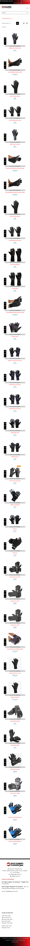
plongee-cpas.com (16, 876)
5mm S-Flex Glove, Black (15, 216)
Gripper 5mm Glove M (15, 697)
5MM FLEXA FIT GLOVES (15, 144)
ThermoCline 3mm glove (15, 769)
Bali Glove (15, 528)
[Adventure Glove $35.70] (15, 331)
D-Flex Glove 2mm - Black (15, 577)
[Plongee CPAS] (6, 7)
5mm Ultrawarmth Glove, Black (15, 240)
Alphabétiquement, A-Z (7, 18)
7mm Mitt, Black (15, 288)
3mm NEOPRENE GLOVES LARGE (15, 72)
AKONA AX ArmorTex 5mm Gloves (15, 360)
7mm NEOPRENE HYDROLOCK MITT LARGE (15, 312)
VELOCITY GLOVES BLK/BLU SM (15, 817)
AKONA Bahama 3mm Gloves (15, 384)
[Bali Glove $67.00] (15, 523)
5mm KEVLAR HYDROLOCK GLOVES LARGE (15, 168)
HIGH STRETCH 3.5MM (15, 721)
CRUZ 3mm (15, 552)
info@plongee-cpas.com (7, 1)
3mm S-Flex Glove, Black (15, 96)
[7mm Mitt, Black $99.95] (15, 283)
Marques (4, 27)
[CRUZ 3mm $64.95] (15, 547)
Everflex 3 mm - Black (15, 601)
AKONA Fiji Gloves (15, 456)
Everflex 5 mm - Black (15, 625)
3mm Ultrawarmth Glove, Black (15, 120)
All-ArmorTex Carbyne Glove (15, 480)
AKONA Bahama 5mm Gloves (15, 408)
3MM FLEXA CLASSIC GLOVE (15, 48)
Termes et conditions (12, 940)
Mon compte (16, 3)
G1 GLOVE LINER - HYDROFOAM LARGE (15, 649)
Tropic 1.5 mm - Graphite (15, 793)
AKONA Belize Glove (15, 432)
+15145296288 (26, 1)
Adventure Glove (15, 336)
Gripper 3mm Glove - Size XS (15, 673)
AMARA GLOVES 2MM (15, 504)
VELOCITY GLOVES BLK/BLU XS (15, 841)
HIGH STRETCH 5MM (15, 745)
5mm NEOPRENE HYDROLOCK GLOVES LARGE (15, 192)
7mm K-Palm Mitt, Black (15, 264)
